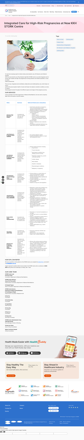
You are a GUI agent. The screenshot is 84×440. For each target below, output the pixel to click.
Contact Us (8, 408)
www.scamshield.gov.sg (15, 2)
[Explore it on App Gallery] (35, 353)
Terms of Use (52, 421)
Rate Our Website (66, 421)
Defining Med (69, 39)
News (9, 15)
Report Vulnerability (64, 423)
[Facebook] (69, 408)
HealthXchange (54, 408)
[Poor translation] (4, 432)
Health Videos (54, 410)
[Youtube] (71, 408)
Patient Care (60, 42)
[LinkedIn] (75, 408)
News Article (60, 39)
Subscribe (48, 375)
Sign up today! (11, 375)
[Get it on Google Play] (23, 353)
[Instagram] (73, 408)
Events (7, 411)
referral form (41, 262)
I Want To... (74, 11)
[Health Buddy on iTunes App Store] (10, 353)
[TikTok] (78, 408)
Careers (22, 405)
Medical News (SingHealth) (63, 45)
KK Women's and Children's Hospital (66, 47)
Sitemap (51, 423)
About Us (7, 405)
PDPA (61, 421)
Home (6, 15)
